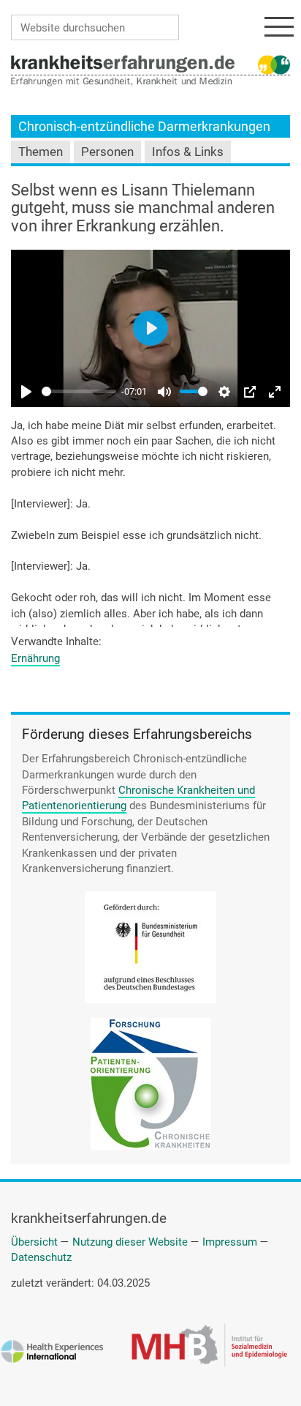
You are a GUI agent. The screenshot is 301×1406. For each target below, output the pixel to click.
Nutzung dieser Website (130, 1242)
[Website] (123, 63)
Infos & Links (188, 152)
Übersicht (34, 1242)
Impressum (229, 1242)
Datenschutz (41, 1257)
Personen (107, 152)
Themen (40, 152)
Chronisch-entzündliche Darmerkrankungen (144, 126)
